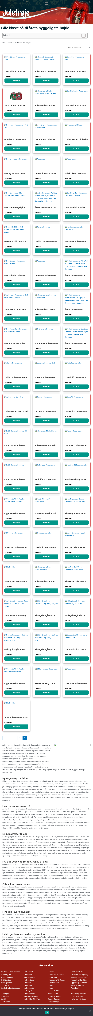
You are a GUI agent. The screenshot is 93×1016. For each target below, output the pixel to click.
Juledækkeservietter (9, 991)
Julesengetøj (29, 988)
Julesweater (52, 977)
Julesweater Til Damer (56, 980)
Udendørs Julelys (77, 996)
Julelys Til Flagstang (32, 996)
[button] (46, 3)
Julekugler (28, 974)
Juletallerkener (53, 983)
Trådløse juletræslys (78, 994)
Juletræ (50, 988)
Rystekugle (75, 988)
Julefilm (4, 999)
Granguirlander (7, 977)
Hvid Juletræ (6, 980)
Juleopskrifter (29, 977)
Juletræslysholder (54, 996)
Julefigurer (5, 996)
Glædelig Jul (6, 974)
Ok (47, 1012)
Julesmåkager (29, 994)
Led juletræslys (53, 1002)
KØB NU (16, 81)
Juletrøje (16, 12)
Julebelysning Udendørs (10, 988)
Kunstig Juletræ (54, 999)
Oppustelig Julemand (79, 983)
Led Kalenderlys (77, 972)
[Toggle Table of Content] (82, 36)
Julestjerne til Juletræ (56, 974)
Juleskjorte (28, 991)
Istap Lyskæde (6, 983)
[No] (90, 1011)
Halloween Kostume (78, 999)
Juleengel (5, 994)
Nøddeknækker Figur (79, 980)
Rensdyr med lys (77, 985)
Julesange (28, 985)
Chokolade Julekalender (10, 972)
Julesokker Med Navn (32, 999)
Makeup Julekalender (79, 977)
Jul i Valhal (5, 985)
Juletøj (50, 985)
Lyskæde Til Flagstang (79, 974)
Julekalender (29, 972)
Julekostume (29, 980)
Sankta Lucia (76, 991)
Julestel (51, 972)
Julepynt (27, 983)
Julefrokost (5, 1002)
